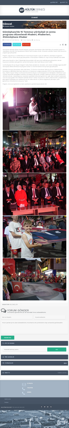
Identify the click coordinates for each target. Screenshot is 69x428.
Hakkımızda (7, 399)
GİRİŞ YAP (55, 2)
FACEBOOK (8, 44)
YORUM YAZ (7, 337)
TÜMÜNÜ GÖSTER (62, 372)
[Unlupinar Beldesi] (34, 13)
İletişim (6, 402)
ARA (57, 349)
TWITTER (17, 44)
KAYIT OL (65, 2)
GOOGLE (27, 44)
